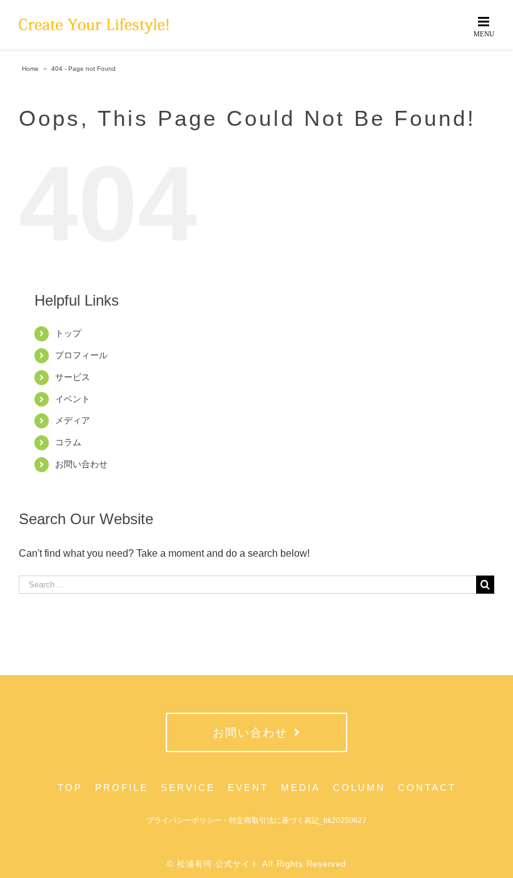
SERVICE (188, 787)
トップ (68, 333)
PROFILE (121, 787)
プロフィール (81, 355)
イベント (72, 399)
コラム (68, 442)
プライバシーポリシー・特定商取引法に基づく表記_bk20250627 (256, 820)
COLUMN (359, 787)
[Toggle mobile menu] (484, 26)
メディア (72, 420)
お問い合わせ (81, 464)
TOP (70, 787)
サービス (72, 377)
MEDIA (300, 787)
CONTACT (427, 787)
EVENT (248, 787)
